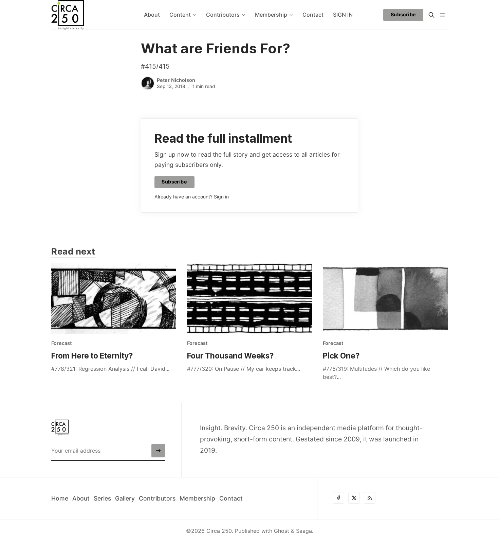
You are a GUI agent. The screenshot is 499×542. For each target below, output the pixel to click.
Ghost (281, 530)
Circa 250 (219, 530)
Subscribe (403, 14)
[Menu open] (442, 15)
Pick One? (341, 355)
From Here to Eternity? (92, 355)
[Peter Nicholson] (147, 83)
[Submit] (158, 450)
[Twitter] (354, 498)
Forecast (61, 343)
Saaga (304, 530)
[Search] (431, 15)
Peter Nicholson (176, 80)
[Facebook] (338, 498)
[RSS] (369, 498)
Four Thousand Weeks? (230, 355)
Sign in (221, 196)
